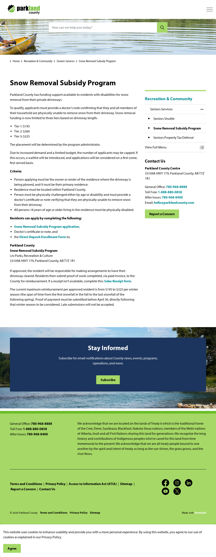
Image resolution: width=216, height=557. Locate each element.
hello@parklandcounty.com (174, 202)
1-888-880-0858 (170, 192)
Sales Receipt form (117, 281)
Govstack (200, 512)
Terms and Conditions (26, 484)
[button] (171, 147)
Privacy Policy (55, 484)
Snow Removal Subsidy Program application (46, 226)
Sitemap (126, 484)
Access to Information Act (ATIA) (93, 484)
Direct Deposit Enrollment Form (42, 237)
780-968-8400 (172, 197)
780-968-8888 (176, 187)
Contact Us (47, 489)
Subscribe (108, 380)
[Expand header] (209, 9)
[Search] (162, 27)
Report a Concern (162, 214)
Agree (12, 548)
